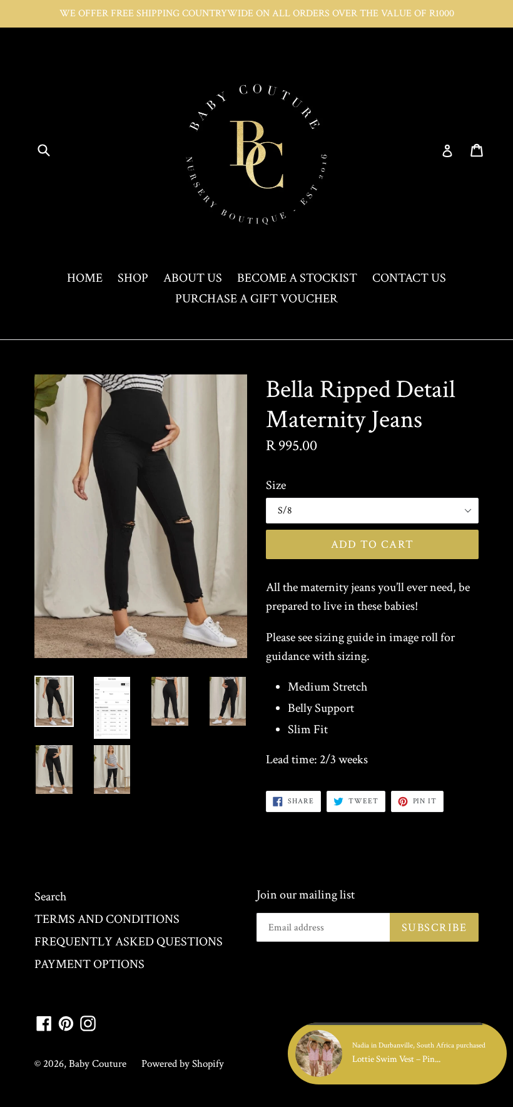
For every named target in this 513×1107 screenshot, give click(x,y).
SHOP (133, 278)
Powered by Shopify (182, 1064)
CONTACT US (409, 278)
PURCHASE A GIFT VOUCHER (256, 299)
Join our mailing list (305, 894)
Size (276, 485)
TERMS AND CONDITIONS (107, 919)
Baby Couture (97, 1064)
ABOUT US (192, 278)
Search (50, 896)
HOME (85, 278)
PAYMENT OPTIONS (89, 964)
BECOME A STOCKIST (297, 278)
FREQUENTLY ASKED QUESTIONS (128, 942)
